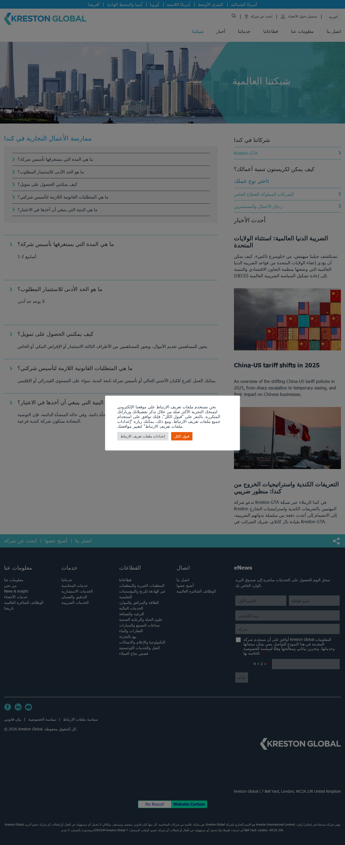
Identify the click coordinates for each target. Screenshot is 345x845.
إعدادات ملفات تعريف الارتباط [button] (142, 436)
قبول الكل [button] (181, 436)
